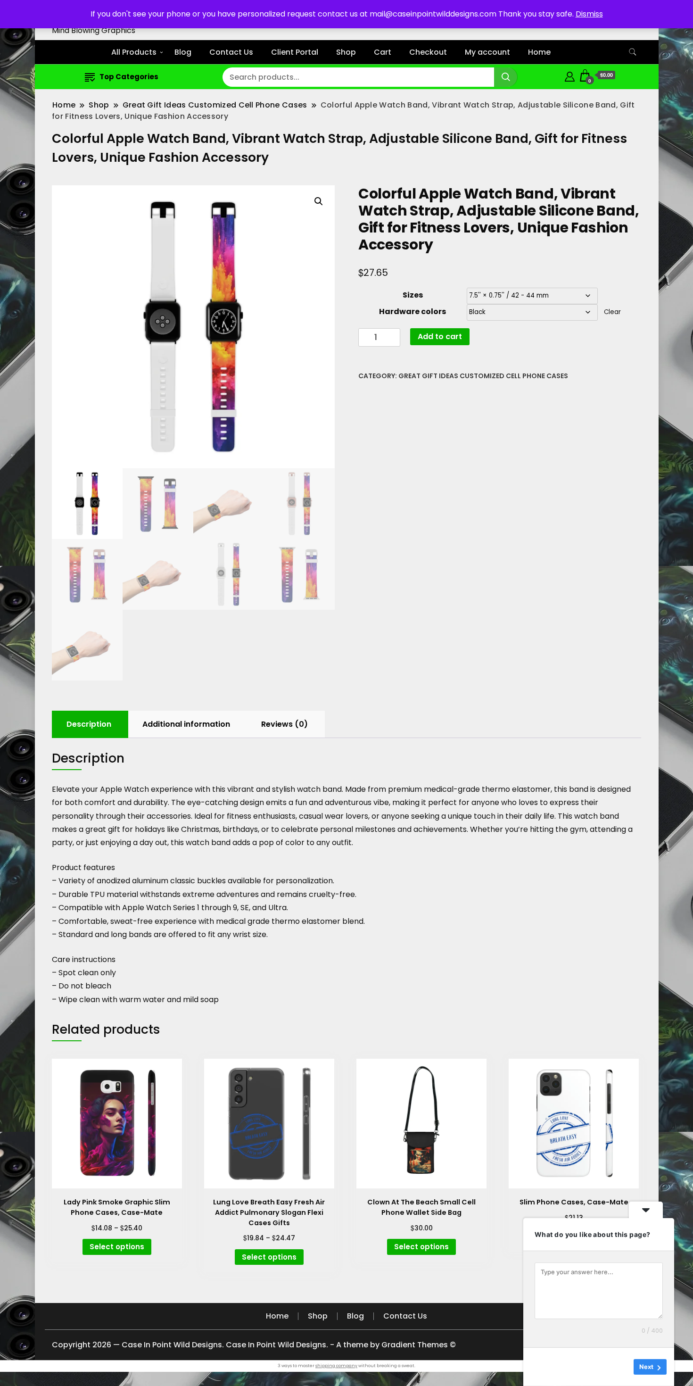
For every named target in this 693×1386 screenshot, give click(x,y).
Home (539, 52)
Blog (182, 52)
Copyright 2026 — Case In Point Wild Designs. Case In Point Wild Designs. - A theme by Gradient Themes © (254, 1344)
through (110, 816)
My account (487, 52)
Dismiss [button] (589, 13)
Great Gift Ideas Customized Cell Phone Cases (483, 376)
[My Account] (570, 75)
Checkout (428, 52)
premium (405, 789)
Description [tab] (88, 724)
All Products (134, 52)
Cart (382, 52)
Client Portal (294, 52)
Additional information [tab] (186, 724)
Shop (346, 52)
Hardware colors (412, 311)
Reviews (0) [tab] (284, 724)
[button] (318, 201)
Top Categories (128, 77)
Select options (117, 1247)
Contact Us (231, 52)
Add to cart (440, 336)
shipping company (336, 1366)
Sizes (413, 295)
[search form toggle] (632, 52)
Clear (612, 311)
